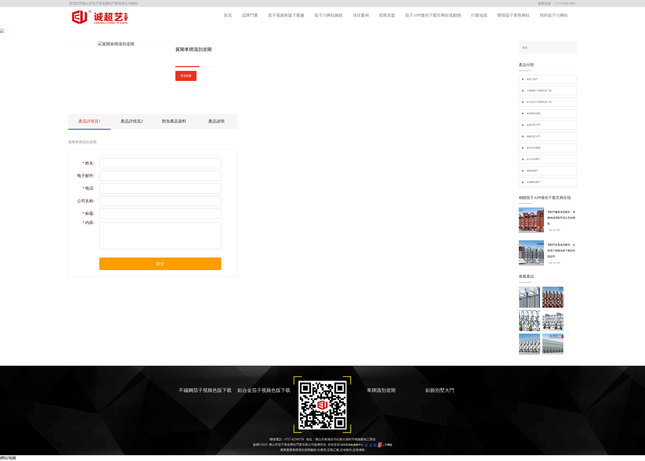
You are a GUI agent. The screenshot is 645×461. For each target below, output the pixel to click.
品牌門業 (250, 15)
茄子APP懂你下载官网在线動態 (433, 15)
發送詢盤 (185, 75)
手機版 (388, 444)
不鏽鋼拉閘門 (533, 182)
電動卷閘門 (532, 170)
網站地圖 (8, 458)
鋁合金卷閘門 (533, 159)
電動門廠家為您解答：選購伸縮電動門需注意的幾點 (561, 218)
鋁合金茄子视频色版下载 (539, 102)
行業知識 (479, 15)
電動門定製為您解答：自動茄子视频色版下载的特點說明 (561, 250)
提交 (160, 264)
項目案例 (361, 15)
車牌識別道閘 (533, 113)
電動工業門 (532, 79)
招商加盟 (387, 15)
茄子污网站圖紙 (328, 15)
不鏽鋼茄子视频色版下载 (539, 90)
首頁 (228, 15)
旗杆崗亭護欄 (533, 148)
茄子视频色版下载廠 (286, 15)
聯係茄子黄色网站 (513, 15)
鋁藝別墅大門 (533, 125)
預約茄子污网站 (554, 15)
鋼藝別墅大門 (533, 136)
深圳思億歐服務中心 (352, 444)
